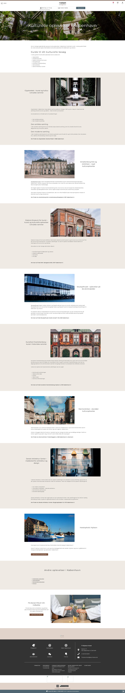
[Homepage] (62, 3)
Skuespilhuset (35, 305)
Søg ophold (81, 8)
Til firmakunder (46, 666)
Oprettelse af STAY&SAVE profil (58, 666)
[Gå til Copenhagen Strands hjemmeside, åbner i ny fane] (41, 636)
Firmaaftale (37, 665)
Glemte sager (87, 665)
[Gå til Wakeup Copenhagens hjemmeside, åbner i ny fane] (84, 636)
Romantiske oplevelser (38, 582)
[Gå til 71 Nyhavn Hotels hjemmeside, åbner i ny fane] (34, 636)
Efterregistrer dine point (57, 669)
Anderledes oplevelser (38, 578)
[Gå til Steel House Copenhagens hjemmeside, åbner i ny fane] (91, 636)
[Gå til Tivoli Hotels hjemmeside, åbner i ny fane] (62, 636)
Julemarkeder (36, 580)
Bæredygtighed (71, 666)
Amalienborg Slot (35, 181)
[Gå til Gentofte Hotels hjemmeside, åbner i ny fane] (77, 636)
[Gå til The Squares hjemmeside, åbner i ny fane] (55, 636)
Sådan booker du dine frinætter (58, 670)
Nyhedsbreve (46, 665)
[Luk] (123, 691)
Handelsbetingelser (72, 670)
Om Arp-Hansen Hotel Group (75, 665)
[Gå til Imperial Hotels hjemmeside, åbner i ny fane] (48, 636)
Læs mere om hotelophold (39, 554)
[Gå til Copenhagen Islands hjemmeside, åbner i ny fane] (69, 636)
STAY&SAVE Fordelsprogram (58, 665)
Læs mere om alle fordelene (73, 691)
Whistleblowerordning (72, 669)
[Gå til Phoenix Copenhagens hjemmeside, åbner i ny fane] (26, 636)
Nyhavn (34, 583)
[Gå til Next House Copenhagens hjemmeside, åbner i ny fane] (98, 636)
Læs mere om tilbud (36, 614)
